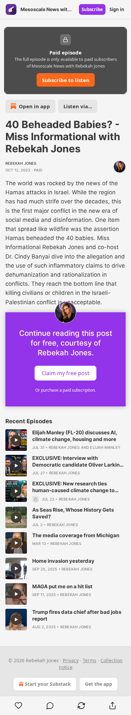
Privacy (71, 660)
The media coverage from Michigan (75, 535)
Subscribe (92, 9)
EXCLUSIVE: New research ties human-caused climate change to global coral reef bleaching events (74, 487)
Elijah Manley (105, 447)
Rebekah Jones (21, 163)
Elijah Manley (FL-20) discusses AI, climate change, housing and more (74, 435)
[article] (65, 440)
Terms (89, 660)
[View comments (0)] (50, 705)
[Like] (18, 705)
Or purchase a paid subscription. (65, 390)
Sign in (117, 9)
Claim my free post (65, 372)
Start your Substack (48, 684)
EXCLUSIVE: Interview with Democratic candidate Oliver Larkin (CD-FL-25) (76, 461)
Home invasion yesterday (63, 561)
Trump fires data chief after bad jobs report (76, 615)
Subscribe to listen (65, 80)
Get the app (98, 684)
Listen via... (77, 106)
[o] (16, 440)
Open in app (34, 106)
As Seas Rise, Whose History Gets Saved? (73, 513)
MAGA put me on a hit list (62, 586)
